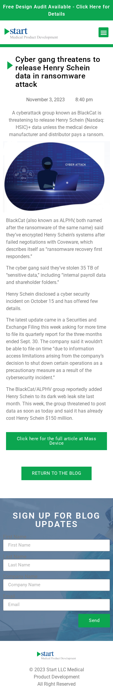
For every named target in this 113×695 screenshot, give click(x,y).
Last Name (14, 556)
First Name (14, 537)
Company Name (20, 576)
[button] (103, 32)
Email (9, 596)
